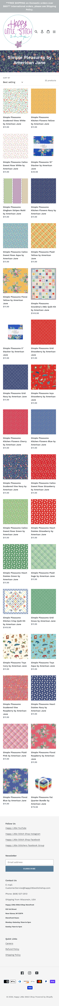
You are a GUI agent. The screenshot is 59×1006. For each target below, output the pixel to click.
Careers (9, 943)
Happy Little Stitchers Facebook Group (24, 845)
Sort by (6, 78)
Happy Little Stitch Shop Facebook (22, 839)
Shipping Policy (13, 955)
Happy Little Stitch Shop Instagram (22, 834)
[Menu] (54, 31)
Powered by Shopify (44, 997)
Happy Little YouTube (15, 828)
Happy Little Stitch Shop (24, 997)
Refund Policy (12, 949)
